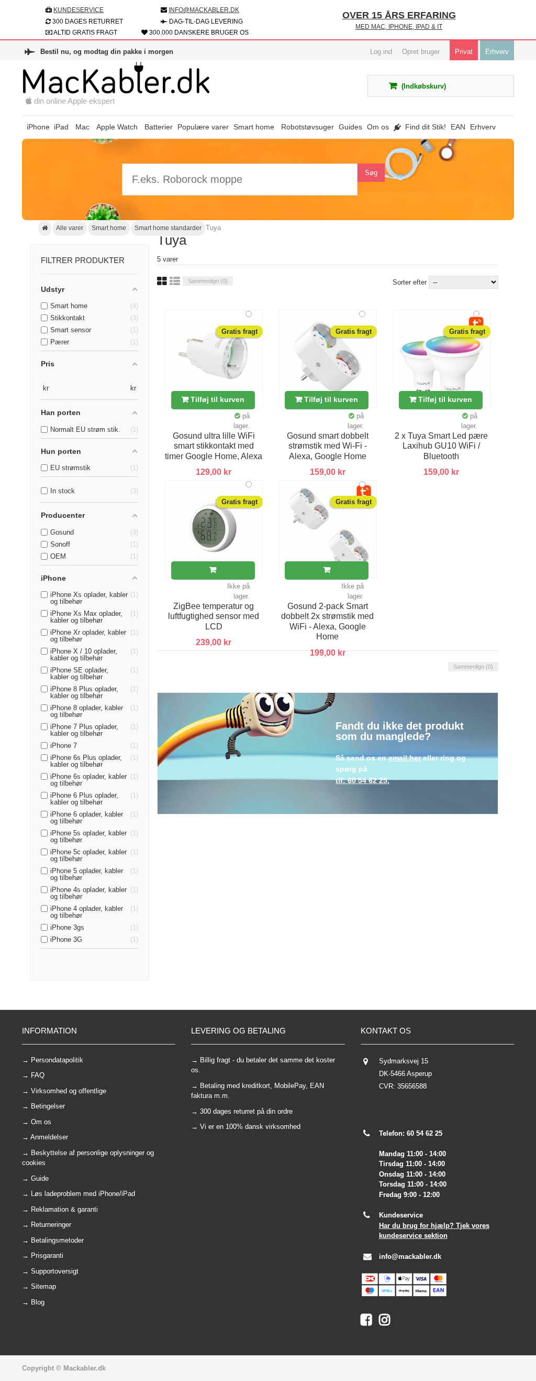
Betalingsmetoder (57, 1240)
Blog (37, 1302)
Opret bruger (421, 52)
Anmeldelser (49, 1137)
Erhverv (497, 52)
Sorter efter (410, 282)
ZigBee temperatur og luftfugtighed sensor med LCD (213, 616)
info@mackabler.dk (410, 1256)
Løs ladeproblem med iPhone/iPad (83, 1194)
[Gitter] (162, 281)
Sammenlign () (208, 281)
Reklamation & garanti (64, 1209)
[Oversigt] (175, 281)
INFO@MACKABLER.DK (204, 10)
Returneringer (51, 1224)
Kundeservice (78, 10)
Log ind (381, 52)
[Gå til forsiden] (45, 228)
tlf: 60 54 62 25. (362, 780)
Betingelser (48, 1106)
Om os (41, 1122)
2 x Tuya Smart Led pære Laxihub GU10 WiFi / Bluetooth (441, 446)
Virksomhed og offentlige (68, 1091)
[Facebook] (370, 1322)
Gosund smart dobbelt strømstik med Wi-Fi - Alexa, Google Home (327, 446)
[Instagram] (387, 1322)
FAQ (37, 1075)
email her (404, 758)
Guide (40, 1178)
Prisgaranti (47, 1255)
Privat (464, 52)
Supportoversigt (55, 1271)
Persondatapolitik (57, 1060)
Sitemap (43, 1286)
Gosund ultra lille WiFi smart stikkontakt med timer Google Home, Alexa (213, 446)
